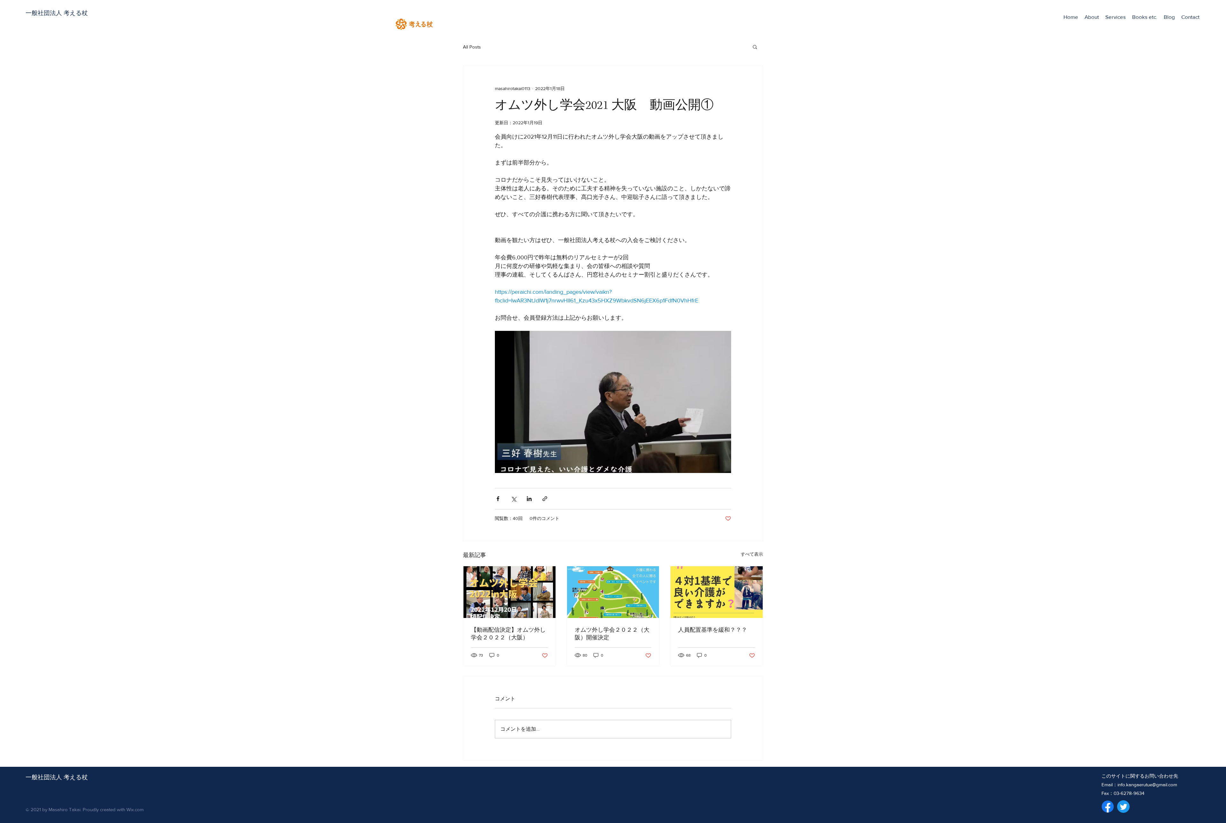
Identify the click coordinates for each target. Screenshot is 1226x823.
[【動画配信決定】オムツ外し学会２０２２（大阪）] (509, 592)
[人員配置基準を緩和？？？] (716, 592)
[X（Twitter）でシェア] (514, 499)
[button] (1115, 17)
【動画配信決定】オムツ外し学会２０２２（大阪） (508, 634)
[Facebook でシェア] (498, 499)
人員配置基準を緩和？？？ (712, 630)
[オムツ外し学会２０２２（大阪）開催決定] (613, 592)
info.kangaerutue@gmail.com (1147, 784)
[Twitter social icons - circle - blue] (1123, 806)
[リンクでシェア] (545, 499)
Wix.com (135, 809)
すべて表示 (752, 554)
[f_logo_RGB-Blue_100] (1107, 806)
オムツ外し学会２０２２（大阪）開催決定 (612, 634)
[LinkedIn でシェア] (529, 499)
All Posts (472, 47)
